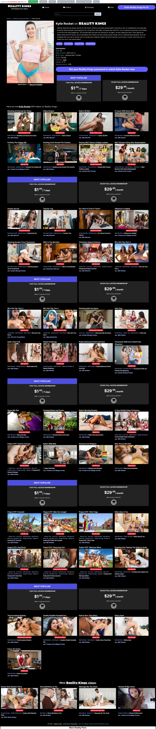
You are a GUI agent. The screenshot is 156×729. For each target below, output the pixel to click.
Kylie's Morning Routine (88, 410)
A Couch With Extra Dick (124, 111)
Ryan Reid (134, 266)
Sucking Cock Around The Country (57, 142)
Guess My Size (13, 410)
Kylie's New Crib (13, 342)
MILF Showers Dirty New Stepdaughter (130, 142)
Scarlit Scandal (47, 366)
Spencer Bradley (67, 366)
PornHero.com (15, 2)
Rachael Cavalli (12, 233)
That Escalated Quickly (16, 615)
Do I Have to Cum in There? (89, 209)
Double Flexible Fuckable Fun (54, 615)
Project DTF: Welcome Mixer (90, 547)
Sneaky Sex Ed (13, 209)
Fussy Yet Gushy (14, 649)
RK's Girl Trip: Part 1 (51, 308)
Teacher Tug (48, 209)
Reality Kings (19, 6)
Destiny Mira (20, 167)
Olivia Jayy (91, 366)
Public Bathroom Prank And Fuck (92, 342)
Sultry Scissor (48, 111)
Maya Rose (82, 713)
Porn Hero (74, 724)
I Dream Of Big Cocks (126, 687)
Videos (68, 7)
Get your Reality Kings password (89, 724)
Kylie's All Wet (84, 111)
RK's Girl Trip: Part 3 (123, 242)
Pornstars (90, 7)
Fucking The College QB (16, 142)
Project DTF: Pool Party (16, 547)
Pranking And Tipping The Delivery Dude (131, 547)
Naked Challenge (50, 342)
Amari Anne (118, 333)
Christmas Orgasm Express (89, 242)
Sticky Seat (119, 615)
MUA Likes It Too (121, 512)
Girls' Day (118, 308)
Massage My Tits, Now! (88, 687)
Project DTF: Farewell (15, 512)
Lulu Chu (89, 266)
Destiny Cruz (11, 470)
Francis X (90, 713)
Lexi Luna (82, 333)
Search (98, 14)
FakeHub (52, 2)
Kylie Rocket (11, 135)
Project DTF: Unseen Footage (18, 444)
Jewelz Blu (118, 266)
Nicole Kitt (126, 572)
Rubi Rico (43, 713)
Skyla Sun (137, 167)
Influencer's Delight (122, 209)
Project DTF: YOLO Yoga (88, 512)
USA (64, 60)
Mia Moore (35, 536)
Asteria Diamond (16, 713)
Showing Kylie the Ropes (88, 308)
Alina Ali (34, 468)
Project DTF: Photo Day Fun (54, 547)
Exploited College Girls (84, 2)
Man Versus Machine (123, 444)
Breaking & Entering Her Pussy (19, 111)
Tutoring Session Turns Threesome (21, 242)
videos (81, 682)
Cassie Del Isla (83, 135)
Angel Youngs (106, 266)
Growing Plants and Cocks (53, 410)
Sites (112, 7)
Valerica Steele (122, 713)
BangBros (43, 2)
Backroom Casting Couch (66, 2)
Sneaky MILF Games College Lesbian (93, 142)
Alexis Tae (82, 266)
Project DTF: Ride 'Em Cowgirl (54, 512)
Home (47, 7)
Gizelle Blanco (20, 366)
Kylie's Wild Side (49, 444)
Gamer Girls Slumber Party (11, 687)
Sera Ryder (55, 640)
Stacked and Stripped (87, 444)
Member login (104, 724)
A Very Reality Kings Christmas (127, 410)
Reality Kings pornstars (21, 18)
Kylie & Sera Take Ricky (88, 615)
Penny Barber (56, 135)
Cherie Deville (83, 233)
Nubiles (96, 2)
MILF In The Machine (51, 242)
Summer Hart (127, 368)
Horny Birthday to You (48, 687)
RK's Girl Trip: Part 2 (15, 308)
